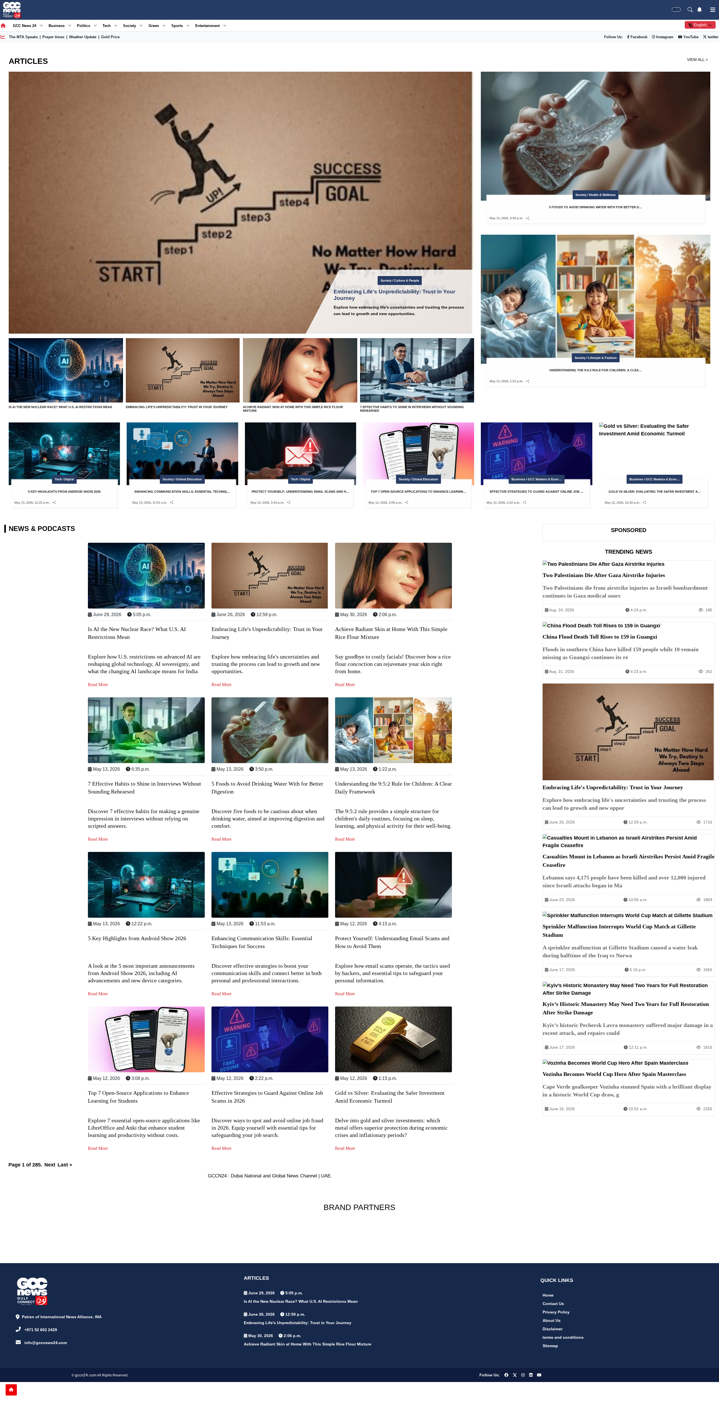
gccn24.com (86, 1375)
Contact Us (553, 1303)
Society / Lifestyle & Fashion (596, 357)
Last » (65, 1165)
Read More (98, 684)
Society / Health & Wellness (400, 280)
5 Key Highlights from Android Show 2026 (137, 938)
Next (49, 1165)
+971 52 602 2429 (40, 1329)
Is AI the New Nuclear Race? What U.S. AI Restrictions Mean (301, 1301)
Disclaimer (553, 1329)
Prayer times (53, 37)
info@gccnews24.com (45, 1342)
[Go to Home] (11, 1390)
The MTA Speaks (23, 37)
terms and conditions (563, 1337)
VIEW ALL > (697, 59)
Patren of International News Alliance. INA (62, 1317)
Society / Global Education (182, 479)
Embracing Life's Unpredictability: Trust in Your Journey (297, 1322)
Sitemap (550, 1346)
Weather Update (82, 37)
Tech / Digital (64, 479)
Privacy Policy (556, 1312)
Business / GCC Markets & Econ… (536, 479)
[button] (527, 218)
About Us (552, 1320)
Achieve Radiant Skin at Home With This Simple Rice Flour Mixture (307, 1344)
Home (548, 1295)
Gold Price (110, 37)
